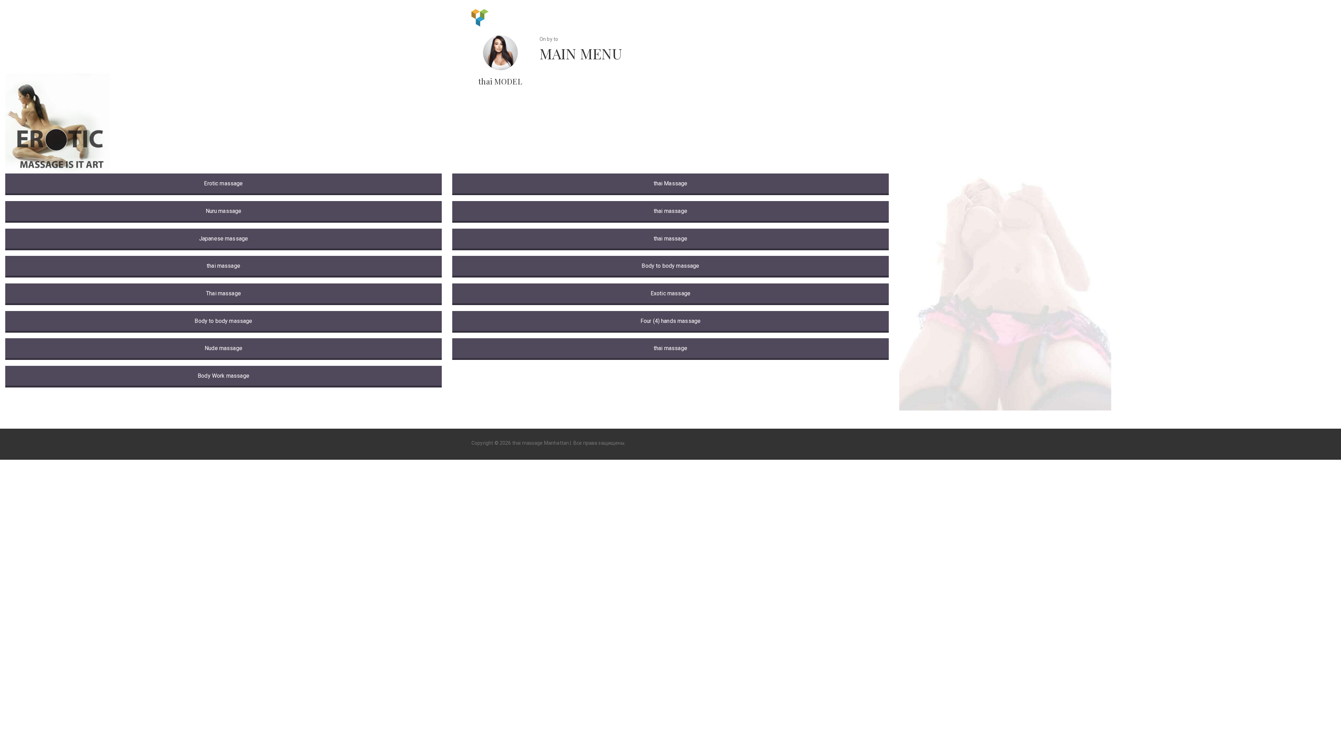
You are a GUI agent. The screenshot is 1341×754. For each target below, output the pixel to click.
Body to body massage (223, 321)
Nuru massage (224, 211)
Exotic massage (670, 293)
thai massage (223, 266)
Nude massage (223, 348)
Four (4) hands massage (670, 321)
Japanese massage (223, 238)
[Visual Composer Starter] (480, 17)
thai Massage (671, 183)
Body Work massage (223, 375)
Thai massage (223, 293)
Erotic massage (223, 183)
